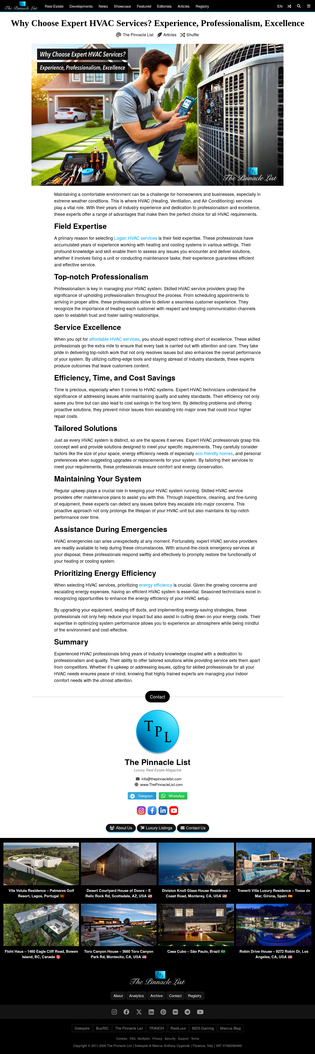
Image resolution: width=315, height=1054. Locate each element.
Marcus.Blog (230, 1028)
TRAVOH (156, 1028)
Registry (202, 6)
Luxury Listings (159, 828)
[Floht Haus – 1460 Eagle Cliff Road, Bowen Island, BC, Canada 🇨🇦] (41, 944)
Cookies (121, 1038)
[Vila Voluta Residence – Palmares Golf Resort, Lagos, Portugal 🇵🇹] (41, 883)
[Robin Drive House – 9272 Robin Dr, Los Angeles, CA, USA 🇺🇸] (274, 944)
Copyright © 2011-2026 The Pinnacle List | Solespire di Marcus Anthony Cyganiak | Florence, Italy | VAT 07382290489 (157, 1045)
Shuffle (193, 34)
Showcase (122, 6)
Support (183, 1038)
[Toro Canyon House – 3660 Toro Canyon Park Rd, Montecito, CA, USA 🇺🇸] (119, 944)
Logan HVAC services (135, 238)
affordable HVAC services (114, 339)
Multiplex (144, 1038)
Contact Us (195, 828)
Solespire (82, 1028)
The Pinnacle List (138, 34)
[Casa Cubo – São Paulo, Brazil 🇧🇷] (196, 944)
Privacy (157, 1038)
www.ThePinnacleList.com (161, 784)
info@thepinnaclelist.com (162, 778)
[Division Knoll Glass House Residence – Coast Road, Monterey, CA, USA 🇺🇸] (196, 883)
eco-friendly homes (214, 453)
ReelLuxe (178, 1028)
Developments (81, 6)
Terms (195, 1038)
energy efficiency (155, 584)
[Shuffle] (289, 6)
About (118, 995)
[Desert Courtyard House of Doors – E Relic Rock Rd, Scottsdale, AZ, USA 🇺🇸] (119, 883)
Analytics (136, 995)
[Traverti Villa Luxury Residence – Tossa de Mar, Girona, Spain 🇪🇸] (274, 883)
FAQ (132, 1038)
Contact (175, 995)
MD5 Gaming (203, 1028)
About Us (124, 828)
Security (170, 1038)
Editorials (164, 6)
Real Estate (54, 6)
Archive (156, 995)
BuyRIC (102, 1028)
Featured (144, 6)
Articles (184, 6)
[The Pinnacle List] (157, 978)
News (103, 6)
